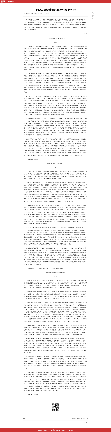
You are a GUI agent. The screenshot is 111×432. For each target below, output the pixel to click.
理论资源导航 (11, 1)
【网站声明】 (84, 422)
